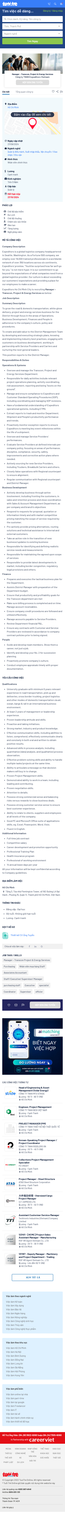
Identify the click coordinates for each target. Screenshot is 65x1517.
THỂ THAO (44, 1448)
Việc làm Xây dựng (15, 1305)
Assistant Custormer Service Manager (39, 1215)
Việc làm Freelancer (15, 1406)
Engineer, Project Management (35, 1106)
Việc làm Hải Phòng (15, 1371)
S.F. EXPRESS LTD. (27, 1202)
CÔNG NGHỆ (20, 1453)
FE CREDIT (24, 1165)
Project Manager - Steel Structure (37, 1178)
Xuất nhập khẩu (32, 151)
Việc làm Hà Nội (13, 1351)
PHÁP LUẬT (8, 1462)
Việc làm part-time (15, 1398)
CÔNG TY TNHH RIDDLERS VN (32, 1146)
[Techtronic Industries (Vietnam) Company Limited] (10, 1220)
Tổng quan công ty (24, 91)
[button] (55, 3)
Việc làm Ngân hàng (15, 1313)
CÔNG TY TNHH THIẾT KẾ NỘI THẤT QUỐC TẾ (39, 1127)
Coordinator (10, 991)
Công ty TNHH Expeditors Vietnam (32, 77)
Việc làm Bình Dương (16, 1355)
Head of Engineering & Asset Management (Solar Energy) (34, 1089)
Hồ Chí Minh (13, 107)
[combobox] (32, 19)
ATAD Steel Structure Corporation (34, 1182)
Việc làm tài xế (13, 1413)
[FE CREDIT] (10, 1165)
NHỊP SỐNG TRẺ (32, 1450)
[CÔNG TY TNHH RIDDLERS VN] (10, 1145)
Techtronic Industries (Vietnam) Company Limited (38, 1220)
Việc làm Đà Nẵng (14, 1367)
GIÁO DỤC (57, 1448)
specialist (44, 985)
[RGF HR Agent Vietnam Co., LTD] (10, 1240)
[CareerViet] (41, 1439)
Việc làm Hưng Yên (15, 1375)
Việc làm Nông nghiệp (16, 1317)
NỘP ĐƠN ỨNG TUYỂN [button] (32, 82)
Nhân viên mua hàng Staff (32, 966)
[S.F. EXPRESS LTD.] (10, 1201)
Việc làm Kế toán (14, 1301)
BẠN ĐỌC (57, 1453)
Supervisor (25, 991)
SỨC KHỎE (44, 1457)
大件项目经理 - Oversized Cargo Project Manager (35, 1197)
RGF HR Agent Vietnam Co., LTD (34, 1240)
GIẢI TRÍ (32, 1460)
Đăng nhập (57, 10)
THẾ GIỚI (8, 1457)
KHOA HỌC (44, 1453)
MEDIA (8, 1448)
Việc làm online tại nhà (17, 1394)
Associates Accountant (15, 972)
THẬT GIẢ (57, 1457)
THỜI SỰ (8, 1453)
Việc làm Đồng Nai (15, 1359)
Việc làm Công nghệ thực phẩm (21, 1329)
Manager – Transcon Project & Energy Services (27, 960)
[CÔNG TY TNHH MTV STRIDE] (10, 1093)
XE (20, 1457)
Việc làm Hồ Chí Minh (16, 1348)
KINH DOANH (20, 1448)
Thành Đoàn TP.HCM (11, 1501)
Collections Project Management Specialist (36, 1161)
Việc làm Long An (14, 1363)
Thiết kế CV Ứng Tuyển (22, 935)
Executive (30, 985)
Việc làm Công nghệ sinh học (20, 1321)
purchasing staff (12, 985)
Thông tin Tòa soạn (10, 1498)
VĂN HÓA (32, 1456)
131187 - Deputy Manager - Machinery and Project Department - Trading (38, 1255)
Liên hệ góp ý (7, 1507)
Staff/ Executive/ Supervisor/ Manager (23, 979)
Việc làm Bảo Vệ (13, 1309)
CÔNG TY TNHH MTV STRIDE (32, 1093)
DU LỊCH (20, 1462)
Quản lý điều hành (16, 151)
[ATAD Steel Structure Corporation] (10, 1184)
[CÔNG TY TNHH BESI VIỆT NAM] (10, 1112)
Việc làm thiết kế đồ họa (17, 1421)
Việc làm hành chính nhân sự (19, 1417)
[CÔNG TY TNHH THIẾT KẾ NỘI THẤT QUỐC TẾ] (10, 1129)
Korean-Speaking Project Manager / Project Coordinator (38, 1141)
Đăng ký (47, 10)
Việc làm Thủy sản (15, 1325)
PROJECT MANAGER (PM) (32, 1123)
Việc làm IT (11, 1410)
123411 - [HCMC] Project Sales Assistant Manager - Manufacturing (37, 1236)
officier (39, 991)
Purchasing (9, 966)
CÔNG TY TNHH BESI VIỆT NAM (33, 1110)
